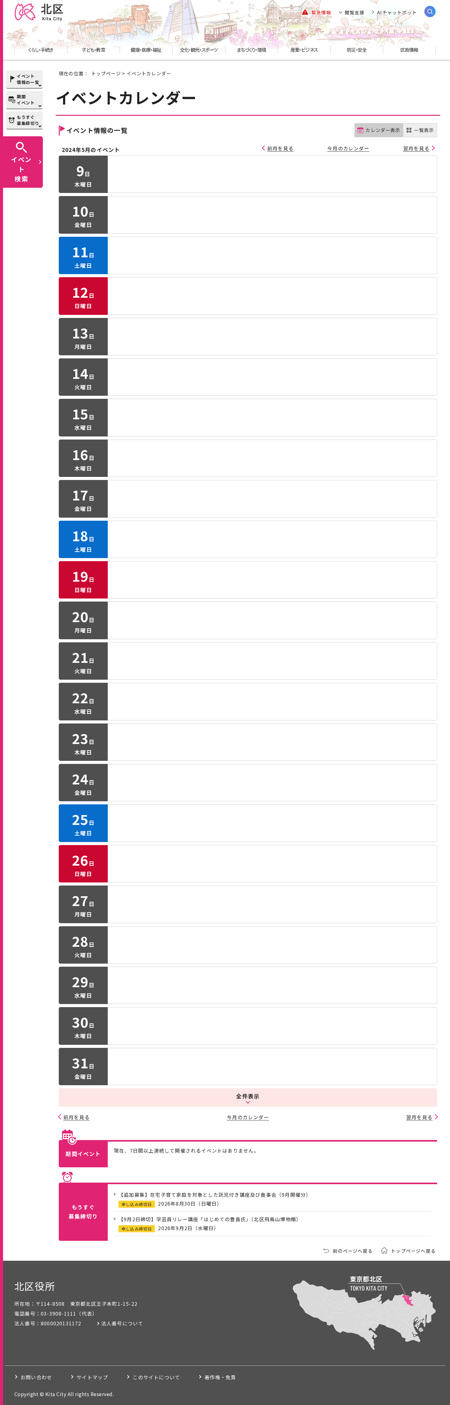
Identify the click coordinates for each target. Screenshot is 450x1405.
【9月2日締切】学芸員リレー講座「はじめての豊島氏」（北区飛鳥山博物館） (209, 1219)
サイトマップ (92, 1377)
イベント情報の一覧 (28, 79)
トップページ (106, 73)
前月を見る (280, 148)
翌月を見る (416, 148)
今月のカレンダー (348, 148)
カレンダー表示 (383, 130)
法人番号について (122, 1323)
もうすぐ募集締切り (28, 120)
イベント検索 (21, 169)
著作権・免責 (220, 1377)
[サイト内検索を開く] (430, 11)
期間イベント (26, 99)
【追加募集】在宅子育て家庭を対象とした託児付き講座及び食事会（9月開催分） (214, 1194)
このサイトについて (156, 1377)
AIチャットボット (397, 12)
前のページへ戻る (353, 1250)
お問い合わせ (36, 1377)
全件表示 (248, 1096)
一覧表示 (424, 130)
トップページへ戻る (413, 1250)
